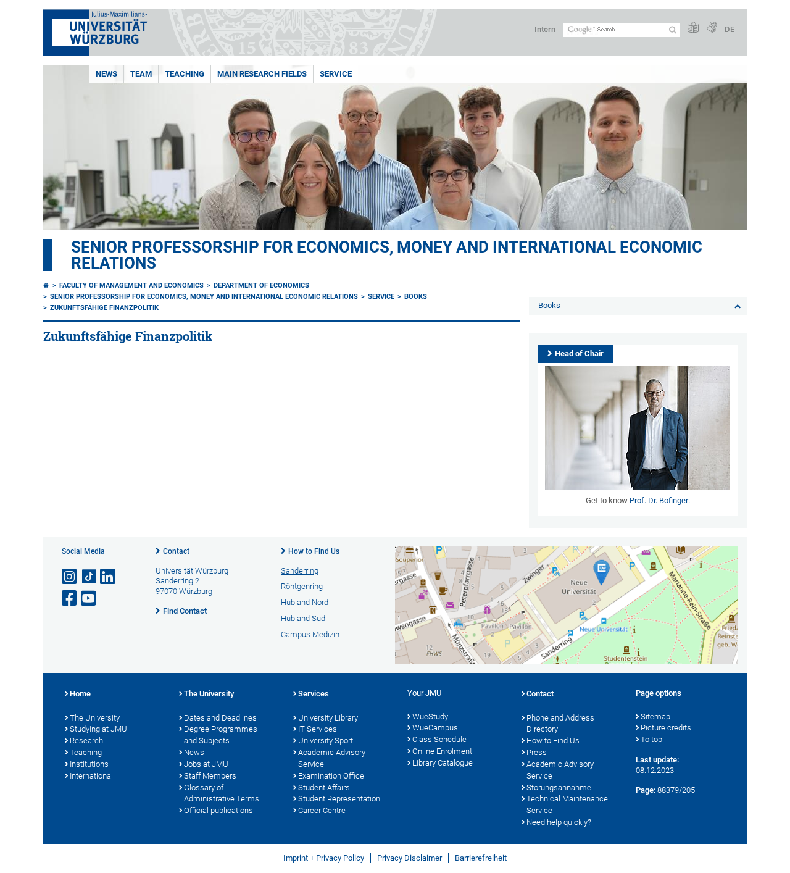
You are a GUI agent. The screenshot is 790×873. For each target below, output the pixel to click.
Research (86, 740)
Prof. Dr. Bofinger (659, 500)
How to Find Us (313, 551)
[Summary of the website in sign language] (712, 28)
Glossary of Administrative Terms (221, 793)
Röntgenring (302, 586)
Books (415, 297)
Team (141, 73)
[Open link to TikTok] (89, 577)
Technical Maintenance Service (567, 804)
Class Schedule (439, 739)
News (106, 73)
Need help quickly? (558, 822)
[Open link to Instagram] (70, 577)
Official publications (218, 810)
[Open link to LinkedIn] (108, 577)
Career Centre (322, 810)
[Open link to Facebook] (70, 598)
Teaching (184, 73)
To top (651, 739)
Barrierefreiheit (481, 858)
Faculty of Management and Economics (131, 286)
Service (336, 73)
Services (313, 693)
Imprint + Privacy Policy (323, 858)
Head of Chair (579, 353)
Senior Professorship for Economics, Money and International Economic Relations (386, 255)
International (91, 775)
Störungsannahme (558, 787)
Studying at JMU (98, 728)
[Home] (46, 286)
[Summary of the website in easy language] (693, 28)
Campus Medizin (310, 634)
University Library (328, 717)
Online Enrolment (442, 751)
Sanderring (299, 570)
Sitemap (655, 716)
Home (80, 693)
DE (729, 29)
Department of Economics (261, 286)
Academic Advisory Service (331, 758)
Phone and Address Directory (560, 723)
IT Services (317, 728)
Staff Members (210, 775)
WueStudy (430, 716)
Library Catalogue (442, 762)
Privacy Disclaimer (409, 858)
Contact (176, 551)
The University (95, 717)
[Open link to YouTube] (89, 598)
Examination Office (331, 775)
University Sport (325, 740)
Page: (645, 790)
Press (536, 752)
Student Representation (339, 798)
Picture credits (666, 727)
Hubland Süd (303, 618)
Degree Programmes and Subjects (220, 734)
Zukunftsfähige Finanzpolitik (104, 308)
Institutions (89, 764)
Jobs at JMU (206, 764)
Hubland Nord (304, 602)
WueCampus (435, 727)
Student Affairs (324, 787)
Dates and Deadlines (220, 717)
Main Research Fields (262, 73)
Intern (544, 29)
